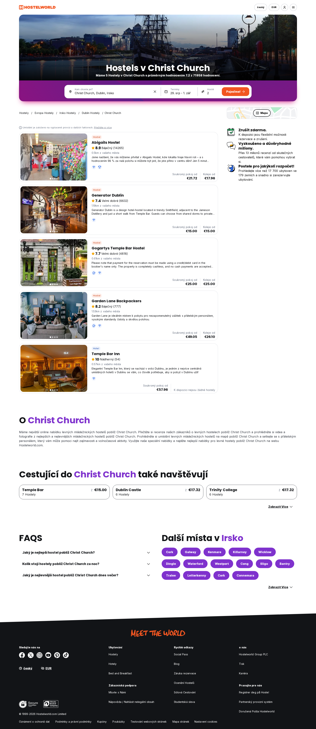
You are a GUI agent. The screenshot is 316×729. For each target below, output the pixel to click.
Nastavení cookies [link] (205, 721)
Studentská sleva (184, 701)
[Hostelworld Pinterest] (57, 655)
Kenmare (214, 552)
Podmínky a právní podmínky (73, 721)
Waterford (195, 564)
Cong (244, 564)
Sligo (264, 564)
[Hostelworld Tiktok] (66, 655)
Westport (222, 564)
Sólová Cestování (185, 692)
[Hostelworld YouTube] (48, 655)
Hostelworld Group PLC (253, 654)
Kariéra (243, 673)
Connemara (245, 575)
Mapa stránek (180, 721)
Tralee (171, 575)
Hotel (96, 348)
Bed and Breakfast (120, 673)
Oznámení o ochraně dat (34, 721)
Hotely (113, 663)
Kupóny (102, 721)
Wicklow (264, 552)
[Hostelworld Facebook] (22, 655)
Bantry (285, 564)
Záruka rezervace (185, 673)
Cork (169, 552)
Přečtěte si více (103, 127)
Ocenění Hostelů (184, 682)
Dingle (171, 564)
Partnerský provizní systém (255, 701)
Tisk (241, 663)
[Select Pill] (284, 7)
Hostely (113, 654)
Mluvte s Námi (117, 692)
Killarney (240, 552)
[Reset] (155, 91)
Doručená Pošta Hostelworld (256, 711)
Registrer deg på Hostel (254, 692)
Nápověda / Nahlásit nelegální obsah (131, 701)
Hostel (96, 137)
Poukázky (118, 721)
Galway (190, 552)
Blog (176, 663)
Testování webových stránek (149, 721)
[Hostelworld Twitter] (31, 655)
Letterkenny (196, 575)
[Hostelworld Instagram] (39, 655)
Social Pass (181, 654)
